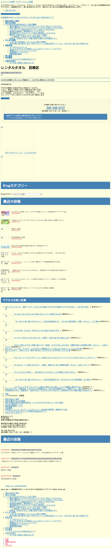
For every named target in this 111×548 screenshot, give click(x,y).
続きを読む (5, 98)
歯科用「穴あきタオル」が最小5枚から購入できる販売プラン (33, 38)
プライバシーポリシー (14, 413)
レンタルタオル (57, 458)
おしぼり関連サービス (14, 404)
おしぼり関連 (10, 512)
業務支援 (8, 517)
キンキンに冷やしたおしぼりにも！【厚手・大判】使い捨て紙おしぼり (42, 338)
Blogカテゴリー (7, 194)
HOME (7, 540)
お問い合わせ (10, 542)
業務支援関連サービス (14, 406)
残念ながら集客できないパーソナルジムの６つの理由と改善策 (32, 288)
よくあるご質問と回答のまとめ (22, 63)
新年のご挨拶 (15, 229)
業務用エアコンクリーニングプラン (23, 50)
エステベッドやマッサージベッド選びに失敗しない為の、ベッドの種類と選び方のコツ (48, 387)
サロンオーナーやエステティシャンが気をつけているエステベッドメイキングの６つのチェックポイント (55, 358)
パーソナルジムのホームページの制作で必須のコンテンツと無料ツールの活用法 (38, 279)
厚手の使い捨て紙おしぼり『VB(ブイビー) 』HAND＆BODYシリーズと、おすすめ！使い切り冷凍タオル (49, 43)
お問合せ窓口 (10, 533)
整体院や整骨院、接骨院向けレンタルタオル (27, 31)
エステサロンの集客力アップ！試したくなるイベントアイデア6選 (56, 348)
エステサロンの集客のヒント (19, 449)
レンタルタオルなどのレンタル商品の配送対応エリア (26, 411)
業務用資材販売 (16, 54)
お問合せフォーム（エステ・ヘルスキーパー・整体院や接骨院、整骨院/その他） (37, 409)
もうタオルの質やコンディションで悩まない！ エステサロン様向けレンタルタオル (27, 80)
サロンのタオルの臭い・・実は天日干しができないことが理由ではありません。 (45, 372)
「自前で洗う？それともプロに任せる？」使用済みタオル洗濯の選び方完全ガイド (39, 270)
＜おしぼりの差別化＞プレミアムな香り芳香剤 (28, 42)
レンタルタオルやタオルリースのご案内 (20, 496)
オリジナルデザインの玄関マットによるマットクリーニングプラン (36, 49)
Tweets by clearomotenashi (16, 486)
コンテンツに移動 (8, 2)
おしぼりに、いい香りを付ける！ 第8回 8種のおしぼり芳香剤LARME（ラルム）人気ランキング (52, 365)
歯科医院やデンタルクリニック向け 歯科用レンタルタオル (33, 33)
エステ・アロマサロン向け (30, 458)
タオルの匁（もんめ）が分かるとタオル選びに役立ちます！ (37, 330)
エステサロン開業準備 (17, 458)
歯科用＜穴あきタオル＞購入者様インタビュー (32, 36)
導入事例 (8, 528)
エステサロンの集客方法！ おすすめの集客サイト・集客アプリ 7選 (54, 388)
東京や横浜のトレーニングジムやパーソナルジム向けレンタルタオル (36, 28)
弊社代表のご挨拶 (12, 399)
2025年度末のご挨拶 (18, 237)
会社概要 (8, 408)
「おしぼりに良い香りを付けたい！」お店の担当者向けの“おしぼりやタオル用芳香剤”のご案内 (52, 379)
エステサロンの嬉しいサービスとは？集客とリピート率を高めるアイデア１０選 (38, 212)
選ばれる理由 (10, 495)
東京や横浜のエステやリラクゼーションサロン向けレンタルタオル (36, 26)
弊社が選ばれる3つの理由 (15, 401)
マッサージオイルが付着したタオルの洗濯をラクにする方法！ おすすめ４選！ (38, 253)
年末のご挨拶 (16, 475)
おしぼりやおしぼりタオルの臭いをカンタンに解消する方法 (37, 314)
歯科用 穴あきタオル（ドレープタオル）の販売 (28, 35)
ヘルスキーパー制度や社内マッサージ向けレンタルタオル (32, 30)
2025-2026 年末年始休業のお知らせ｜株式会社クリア (29, 246)
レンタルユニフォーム (18, 47)
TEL (6, 544)
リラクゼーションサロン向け (45, 458)
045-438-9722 (10, 10)
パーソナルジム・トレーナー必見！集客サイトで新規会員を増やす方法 (35, 262)
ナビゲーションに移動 (24, 2)
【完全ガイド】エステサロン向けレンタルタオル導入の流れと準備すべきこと (37, 220)
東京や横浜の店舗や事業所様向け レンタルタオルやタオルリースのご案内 (34, 402)
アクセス (8, 545)
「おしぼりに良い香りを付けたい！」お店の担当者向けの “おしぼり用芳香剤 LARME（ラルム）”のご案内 (56, 321)
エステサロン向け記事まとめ (34, 449)
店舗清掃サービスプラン (19, 52)
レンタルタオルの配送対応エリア (23, 59)
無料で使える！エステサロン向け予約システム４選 (50, 350)
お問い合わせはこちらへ (10, 14)
